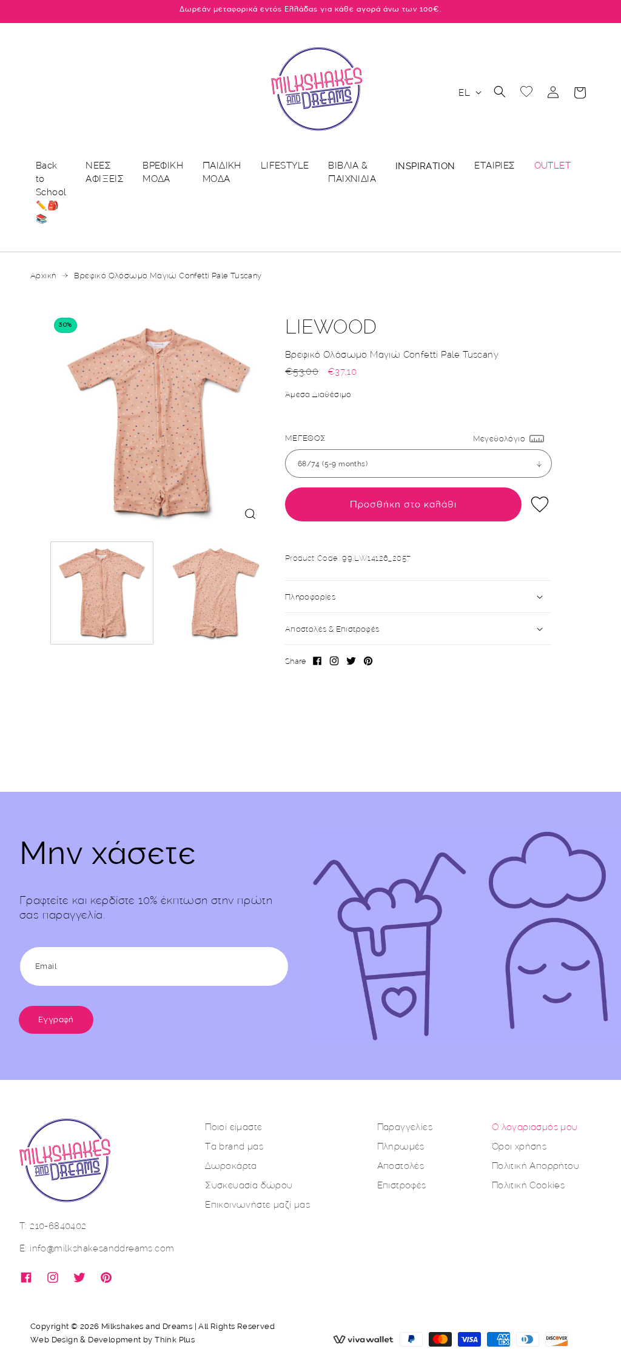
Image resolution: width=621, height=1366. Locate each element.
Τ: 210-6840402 (53, 1225)
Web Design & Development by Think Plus (112, 1339)
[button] (499, 91)
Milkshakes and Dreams (146, 1326)
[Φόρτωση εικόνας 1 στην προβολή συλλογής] (102, 593)
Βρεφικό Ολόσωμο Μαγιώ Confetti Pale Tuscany (167, 275)
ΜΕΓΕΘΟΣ (305, 438)
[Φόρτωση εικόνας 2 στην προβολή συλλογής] (216, 593)
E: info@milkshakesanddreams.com (96, 1248)
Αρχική (43, 275)
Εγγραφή (56, 1019)
